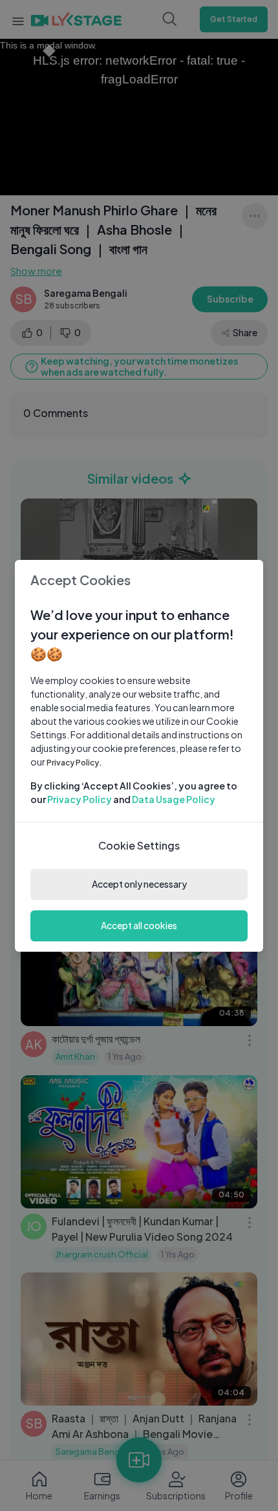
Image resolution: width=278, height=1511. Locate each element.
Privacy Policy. (74, 762)
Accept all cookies (139, 925)
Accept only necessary (139, 884)
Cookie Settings (139, 845)
